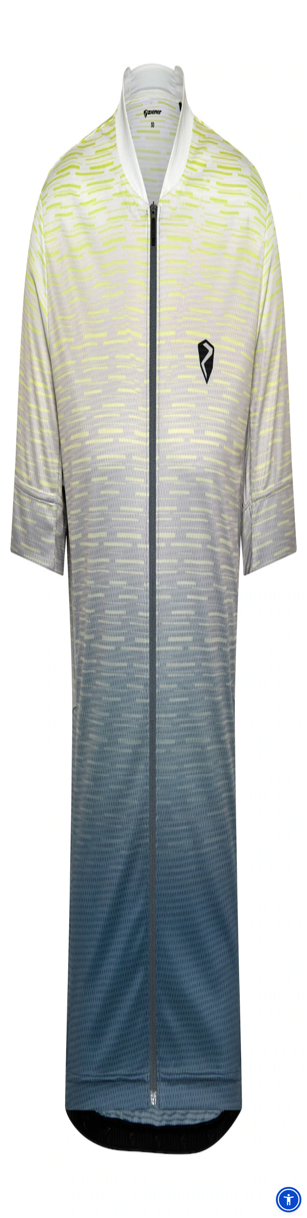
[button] (289, 1200)
